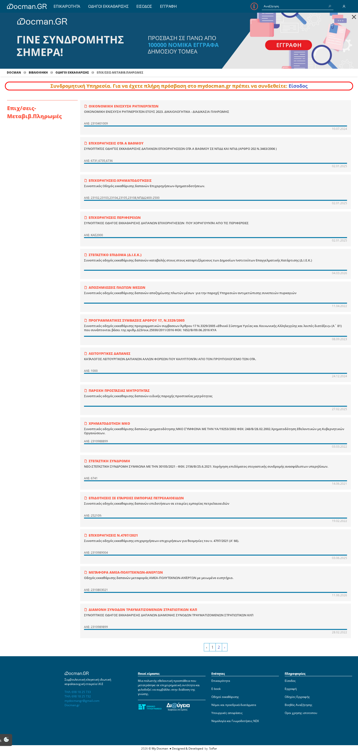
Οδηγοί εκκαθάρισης (225, 697)
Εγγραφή (291, 689)
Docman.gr (72, 705)
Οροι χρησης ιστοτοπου (301, 713)
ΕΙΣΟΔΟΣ (144, 6)
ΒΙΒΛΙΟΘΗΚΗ (38, 72)
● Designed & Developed (186, 748)
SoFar (213, 748)
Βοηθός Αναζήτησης (298, 705)
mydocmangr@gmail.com (82, 701)
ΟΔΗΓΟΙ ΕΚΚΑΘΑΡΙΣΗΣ (108, 6)
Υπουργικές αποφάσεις (227, 713)
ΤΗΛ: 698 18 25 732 (78, 696)
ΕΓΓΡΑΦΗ (168, 6)
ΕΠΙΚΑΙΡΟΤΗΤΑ (67, 6)
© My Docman (158, 748)
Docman (14, 72)
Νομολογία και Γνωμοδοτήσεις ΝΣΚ (235, 721)
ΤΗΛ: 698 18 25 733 (78, 692)
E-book (216, 689)
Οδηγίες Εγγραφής (297, 697)
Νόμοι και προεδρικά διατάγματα (233, 705)
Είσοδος (298, 86)
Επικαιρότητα (220, 681)
